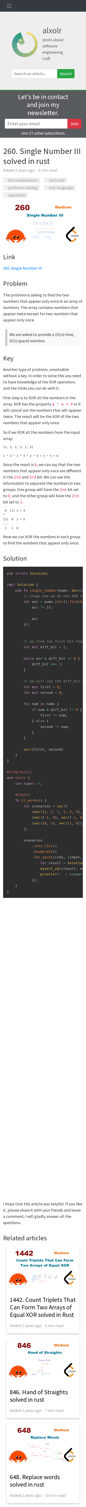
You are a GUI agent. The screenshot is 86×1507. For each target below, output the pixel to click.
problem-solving (23, 187)
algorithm (17, 195)
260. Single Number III (22, 268)
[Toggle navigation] (9, 6)
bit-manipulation (23, 180)
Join (74, 123)
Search (66, 73)
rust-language (61, 187)
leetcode (57, 180)
